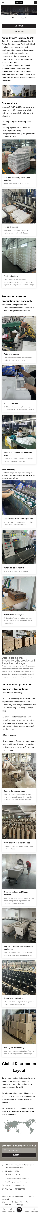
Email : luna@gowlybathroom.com (16, 1182)
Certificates (19, 31)
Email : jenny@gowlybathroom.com (17, 1178)
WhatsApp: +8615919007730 (15, 1189)
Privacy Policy (25, 1202)
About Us (19, 26)
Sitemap (5, 1202)
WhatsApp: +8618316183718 (14, 1185)
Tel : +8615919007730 (12, 1175)
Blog (16, 1202)
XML (11, 1202)
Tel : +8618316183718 (12, 1171)
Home (15, 18)
